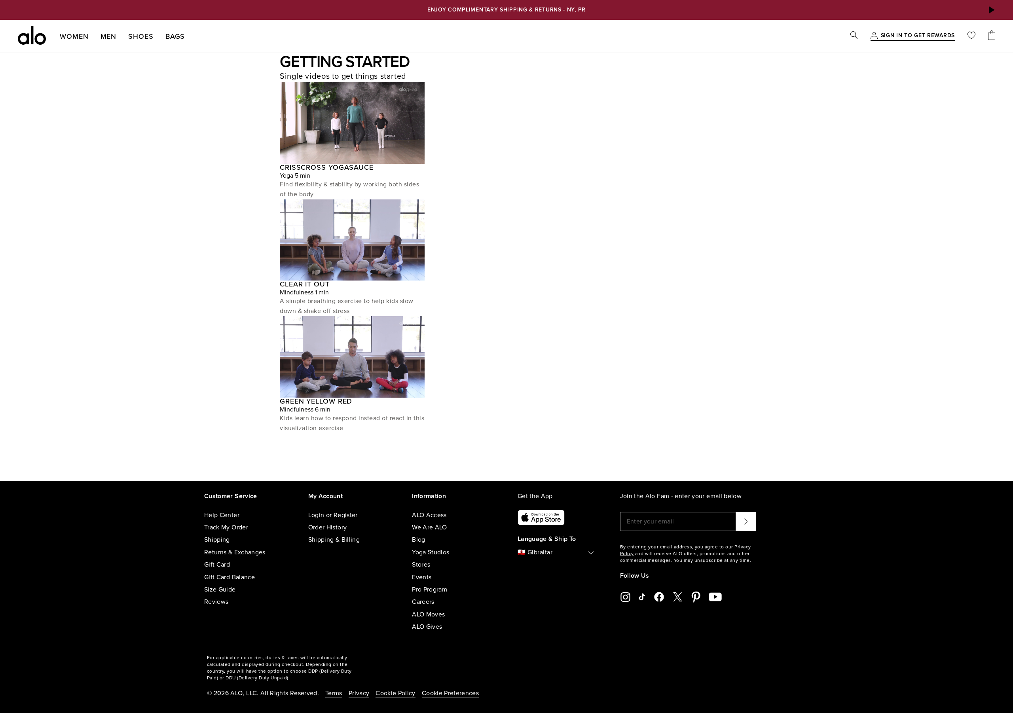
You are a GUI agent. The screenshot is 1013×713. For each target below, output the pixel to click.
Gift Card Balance (229, 577)
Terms (333, 693)
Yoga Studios (430, 552)
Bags (175, 36)
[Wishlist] (971, 36)
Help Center (221, 515)
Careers (423, 602)
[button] (991, 10)
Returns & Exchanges (235, 552)
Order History (327, 527)
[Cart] (991, 36)
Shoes (141, 36)
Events (421, 577)
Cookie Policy (395, 693)
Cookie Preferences (450, 693)
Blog (418, 540)
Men (109, 36)
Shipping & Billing (334, 540)
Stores (421, 565)
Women (74, 36)
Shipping (217, 540)
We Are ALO (429, 527)
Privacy (359, 693)
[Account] (874, 36)
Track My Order (226, 527)
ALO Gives (427, 627)
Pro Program (429, 590)
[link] (918, 36)
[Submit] (746, 521)
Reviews (216, 602)
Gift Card (217, 565)
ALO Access (429, 515)
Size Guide (220, 590)
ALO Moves (428, 614)
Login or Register (333, 515)
